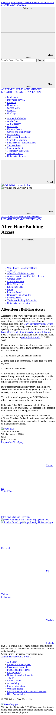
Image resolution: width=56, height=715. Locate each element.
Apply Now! (13, 121)
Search (4, 60)
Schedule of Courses (17, 140)
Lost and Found (14, 292)
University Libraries (16, 156)
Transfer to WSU (15, 153)
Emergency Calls (15, 287)
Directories (44, 2)
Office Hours (13, 134)
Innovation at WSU (21, 2)
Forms (10, 289)
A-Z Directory (14, 123)
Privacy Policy (14, 672)
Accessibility (13, 683)
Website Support (15, 688)
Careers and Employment (19, 132)
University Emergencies (18, 303)
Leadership (6, 2)
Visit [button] (15, 442)
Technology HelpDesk (18, 150)
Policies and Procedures (18, 137)
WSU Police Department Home (22, 268)
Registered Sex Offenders (19, 295)
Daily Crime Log (15, 284)
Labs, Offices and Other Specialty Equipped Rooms (25, 332)
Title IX (10, 678)
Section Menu (28, 240)
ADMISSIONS (23, 89)
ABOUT (23, 92)
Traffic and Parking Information (22, 300)
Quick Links (28, 8)
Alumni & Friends (9, 656)
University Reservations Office (38, 324)
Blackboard (12, 126)
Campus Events (14, 129)
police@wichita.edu (30, 337)
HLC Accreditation (16, 694)
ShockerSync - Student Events (21, 142)
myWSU (13, 5)
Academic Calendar (16, 118)
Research (34, 2)
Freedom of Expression (18, 667)
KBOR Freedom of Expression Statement (26, 691)
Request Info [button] (7, 442)
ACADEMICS (8, 89)
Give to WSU (13, 108)
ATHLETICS (12, 92)
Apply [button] (21, 442)
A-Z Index (12, 661)
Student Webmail (15, 148)
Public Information (16, 686)
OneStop (21, 5)
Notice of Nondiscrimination (20, 675)
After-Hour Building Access (20, 273)
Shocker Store (13, 145)
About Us (11, 270)
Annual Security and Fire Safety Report (26, 276)
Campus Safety (14, 278)
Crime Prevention (15, 281)
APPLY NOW (34, 92)
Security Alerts (14, 297)
